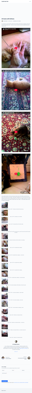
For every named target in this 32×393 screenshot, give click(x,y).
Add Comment (4, 373)
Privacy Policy (4, 390)
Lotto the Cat (5, 1)
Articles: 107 (16, 351)
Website (23, 370)
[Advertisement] (16, 9)
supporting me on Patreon (23, 348)
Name (3, 370)
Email (13, 370)
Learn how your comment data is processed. (21, 382)
